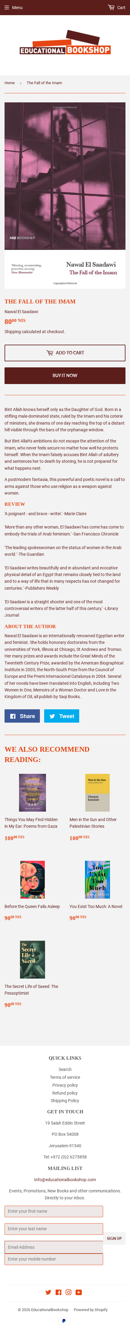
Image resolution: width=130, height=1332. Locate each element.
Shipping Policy (65, 1100)
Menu (17, 7)
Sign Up (114, 1238)
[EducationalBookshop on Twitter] (48, 1293)
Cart (120, 7)
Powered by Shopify (91, 1309)
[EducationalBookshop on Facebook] (58, 1293)
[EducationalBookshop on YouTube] (79, 1293)
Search (65, 1069)
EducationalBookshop (49, 1309)
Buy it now (65, 375)
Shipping (13, 331)
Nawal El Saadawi (21, 311)
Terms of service (65, 1077)
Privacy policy (65, 1085)
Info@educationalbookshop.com (65, 1179)
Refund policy (65, 1093)
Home (10, 83)
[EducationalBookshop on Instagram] (69, 1293)
